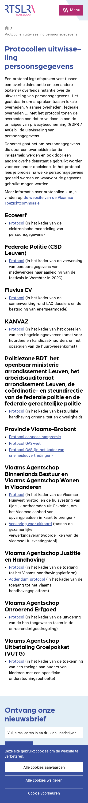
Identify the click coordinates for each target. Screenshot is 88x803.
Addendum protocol (27, 579)
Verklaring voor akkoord (30, 523)
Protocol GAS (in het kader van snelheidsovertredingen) (36, 452)
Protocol (16, 222)
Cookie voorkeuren (44, 793)
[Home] (20, 10)
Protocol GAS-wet (25, 443)
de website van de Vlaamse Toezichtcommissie (39, 199)
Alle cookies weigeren (44, 780)
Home (6, 27)
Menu (75, 9)
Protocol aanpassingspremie (35, 436)
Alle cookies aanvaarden (44, 767)
